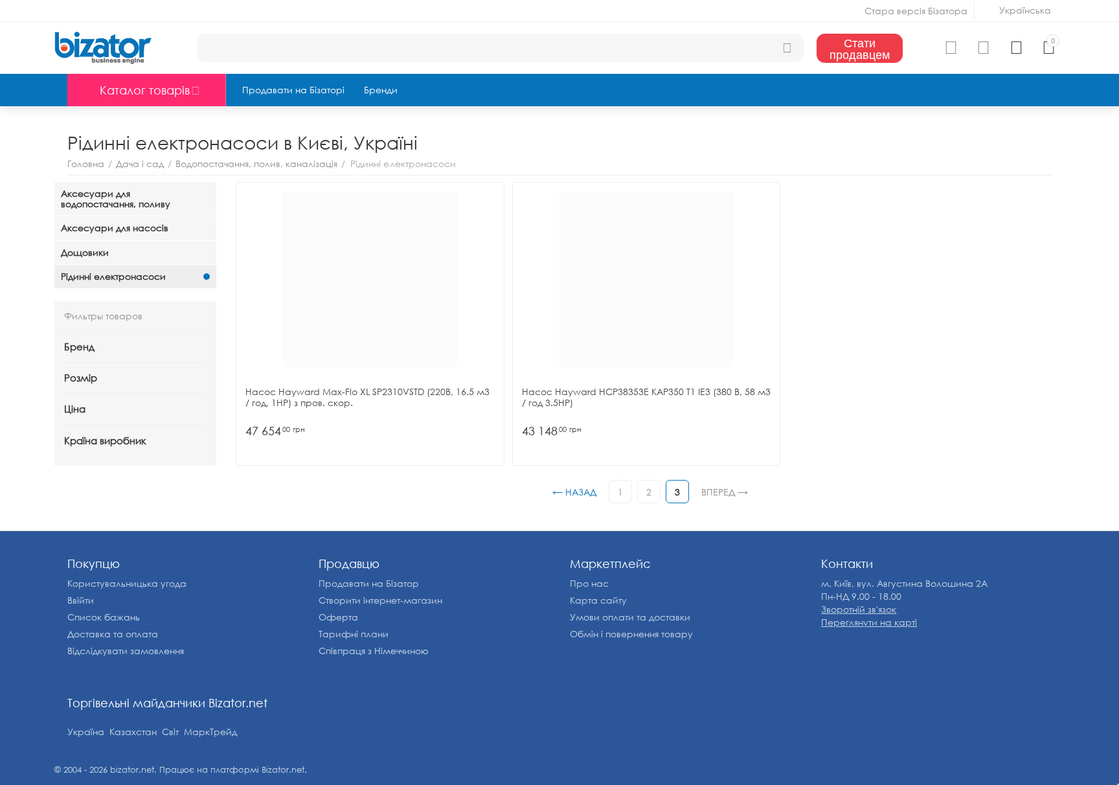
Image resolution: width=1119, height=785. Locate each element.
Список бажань (103, 616)
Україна (85, 731)
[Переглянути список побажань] (983, 48)
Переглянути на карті (869, 622)
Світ (170, 731)
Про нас (589, 583)
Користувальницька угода (126, 583)
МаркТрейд (210, 731)
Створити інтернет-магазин (380, 600)
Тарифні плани (354, 633)
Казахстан (133, 731)
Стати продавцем (860, 48)
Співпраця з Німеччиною (374, 650)
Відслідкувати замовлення (125, 650)
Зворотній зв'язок (858, 609)
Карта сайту (598, 600)
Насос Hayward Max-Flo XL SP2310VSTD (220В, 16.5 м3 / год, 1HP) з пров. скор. (367, 397)
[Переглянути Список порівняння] (951, 48)
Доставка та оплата (112, 633)
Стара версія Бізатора (916, 10)
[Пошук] (787, 48)
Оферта (338, 616)
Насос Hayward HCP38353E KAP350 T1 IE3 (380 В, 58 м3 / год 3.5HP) (646, 397)
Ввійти (80, 600)
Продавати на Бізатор (369, 583)
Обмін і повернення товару (631, 633)
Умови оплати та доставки (630, 616)
